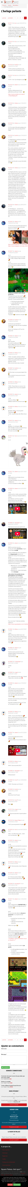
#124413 (10, 436)
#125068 (10, 770)
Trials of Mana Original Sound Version (11, 1085)
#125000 (10, 711)
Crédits (4, 1159)
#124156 (10, 204)
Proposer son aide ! (14, 1127)
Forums (4, 5)
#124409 (10, 406)
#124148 (10, 103)
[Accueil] (11, 2)
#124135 (10, 41)
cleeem (16, 84)
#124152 (10, 167)
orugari (16, 672)
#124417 (10, 471)
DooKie (16, 64)
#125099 (10, 789)
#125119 (10, 809)
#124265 (10, 352)
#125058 (10, 761)
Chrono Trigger (9, 1175)
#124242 (10, 221)
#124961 (10, 629)
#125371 (10, 899)
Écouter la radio (14, 1140)
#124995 (10, 672)
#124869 (10, 522)
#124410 (10, 420)
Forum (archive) (6, 1165)
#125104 (10, 800)
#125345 (10, 872)
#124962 (10, 647)
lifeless (16, 352)
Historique (4, 1153)
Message (4, 1054)
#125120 (10, 820)
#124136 (10, 64)
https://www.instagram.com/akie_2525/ (18, 246)
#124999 (10, 683)
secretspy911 (18, 883)
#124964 (10, 661)
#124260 (10, 319)
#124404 (10, 394)
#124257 (10, 251)
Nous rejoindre (6, 1149)
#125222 (10, 840)
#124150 (10, 135)
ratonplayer (17, 522)
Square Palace (18, 820)
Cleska (16, 103)
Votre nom (4, 1048)
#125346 (10, 883)
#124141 (10, 75)
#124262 (10, 335)
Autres (9, 5)
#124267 (10, 368)
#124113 (10, 23)
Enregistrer (6, 1067)
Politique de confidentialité (8, 1162)
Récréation (15, 5)
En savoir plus (17, 1184)
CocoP (16, 780)
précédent (10, 18)
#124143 (10, 84)
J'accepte (10, 1184)
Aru (15, 23)
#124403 (10, 382)
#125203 (10, 829)
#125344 (10, 862)
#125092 (10, 780)
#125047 (10, 732)
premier (4, 18)
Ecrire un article (14, 1104)
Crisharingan (17, 661)
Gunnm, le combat (5, 1081)
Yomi (16, 436)
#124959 (10, 543)
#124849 (10, 488)
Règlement (4, 1156)
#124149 (10, 123)
